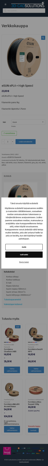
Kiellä (24, 247)
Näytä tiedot (24, 262)
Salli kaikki (24, 255)
